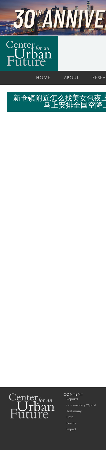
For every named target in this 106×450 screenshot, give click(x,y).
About (71, 77)
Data (69, 417)
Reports (72, 399)
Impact (71, 429)
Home (43, 77)
